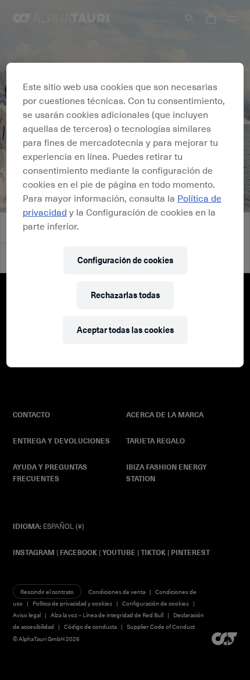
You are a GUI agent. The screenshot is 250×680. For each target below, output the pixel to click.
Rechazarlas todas (125, 295)
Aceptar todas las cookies (125, 330)
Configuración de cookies (125, 260)
